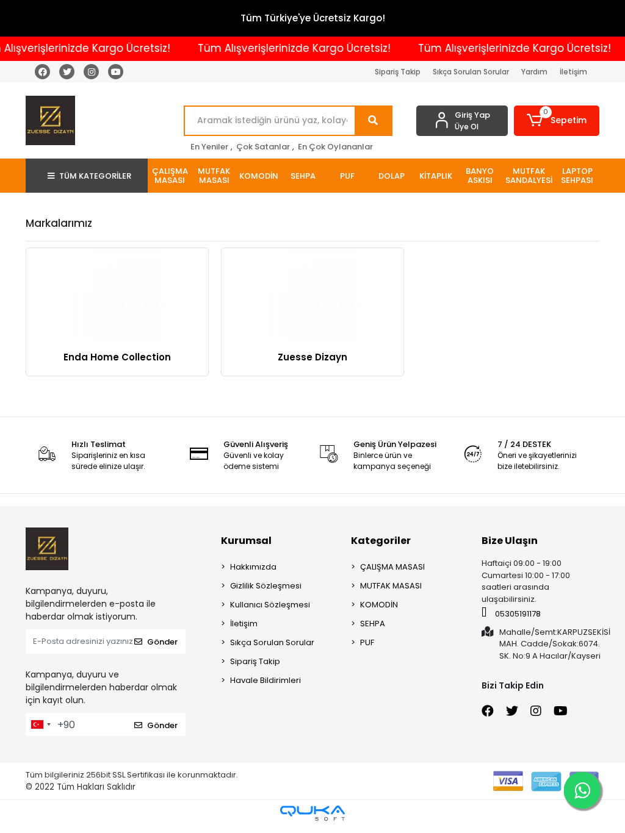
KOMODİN (379, 604)
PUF (367, 642)
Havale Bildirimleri (265, 680)
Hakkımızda (253, 567)
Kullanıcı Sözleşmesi (270, 604)
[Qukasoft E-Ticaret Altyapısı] (312, 813)
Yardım (534, 71)
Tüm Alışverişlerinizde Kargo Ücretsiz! (287, 48)
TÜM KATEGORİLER (95, 176)
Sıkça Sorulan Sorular (471, 71)
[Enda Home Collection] (117, 293)
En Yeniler (209, 146)
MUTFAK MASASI (391, 586)
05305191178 (517, 614)
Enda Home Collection (117, 357)
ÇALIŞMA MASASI (392, 567)
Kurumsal (246, 541)
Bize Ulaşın (510, 541)
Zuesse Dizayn (312, 357)
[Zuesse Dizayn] (312, 293)
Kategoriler (381, 541)
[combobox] (40, 724)
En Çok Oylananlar (335, 146)
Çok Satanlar (263, 146)
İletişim (573, 71)
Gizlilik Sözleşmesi (266, 586)
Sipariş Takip (398, 71)
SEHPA (372, 623)
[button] (556, 120)
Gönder (162, 642)
